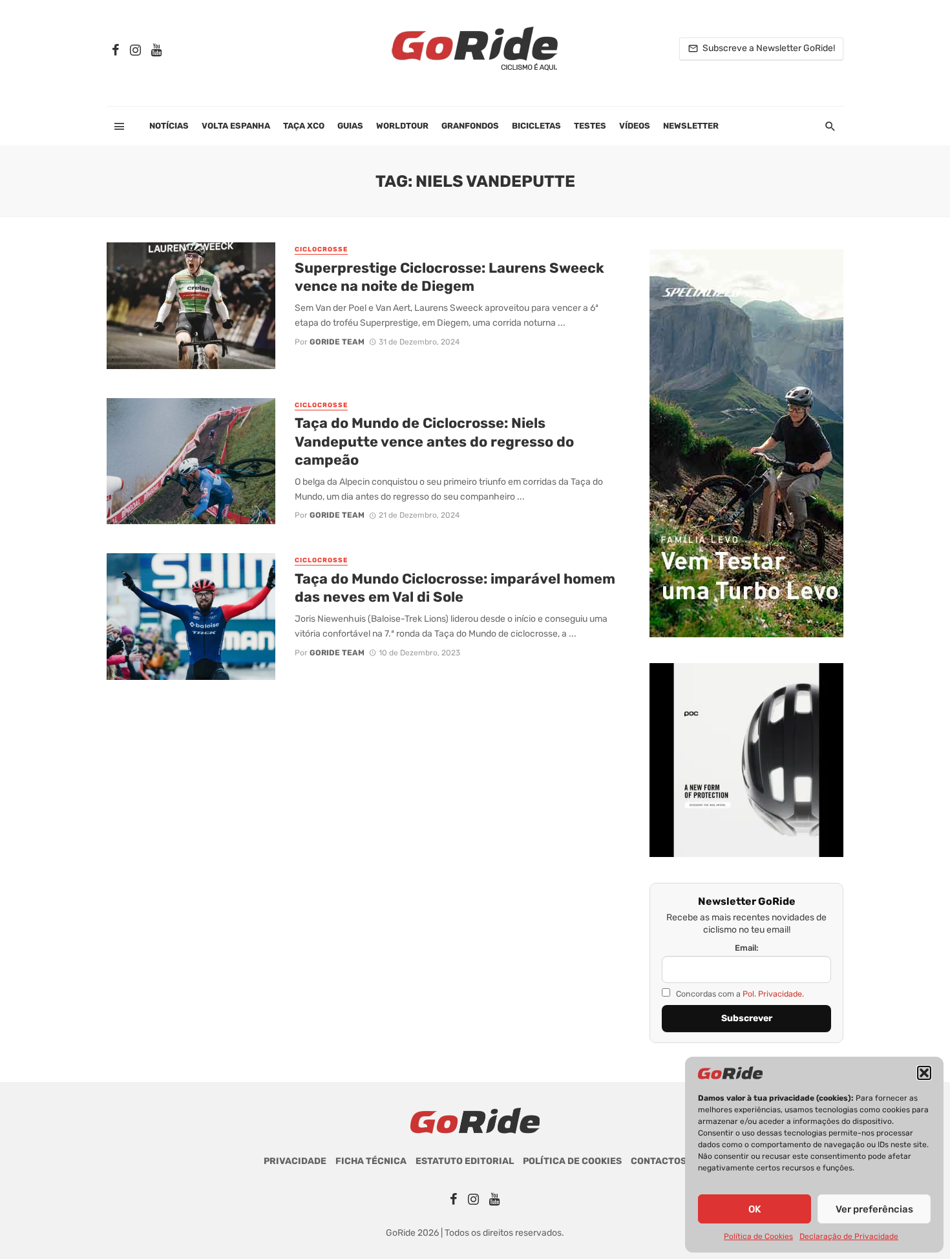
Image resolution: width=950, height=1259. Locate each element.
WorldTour (402, 126)
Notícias (169, 126)
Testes (590, 126)
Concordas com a (739, 994)
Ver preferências (874, 1209)
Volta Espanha (236, 126)
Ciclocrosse (321, 249)
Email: (747, 948)
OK (754, 1209)
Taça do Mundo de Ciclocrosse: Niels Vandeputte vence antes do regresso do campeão (434, 441)
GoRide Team (337, 341)
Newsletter (691, 126)
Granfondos (470, 126)
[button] (924, 1072)
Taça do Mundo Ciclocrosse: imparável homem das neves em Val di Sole (455, 588)
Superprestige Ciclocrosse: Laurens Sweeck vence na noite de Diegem (449, 277)
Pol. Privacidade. (773, 994)
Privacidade (295, 1161)
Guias (350, 126)
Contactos (658, 1161)
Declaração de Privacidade (848, 1236)
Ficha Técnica (370, 1161)
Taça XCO (303, 126)
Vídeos (634, 126)
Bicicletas (536, 126)
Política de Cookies (758, 1236)
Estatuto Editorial (465, 1161)
